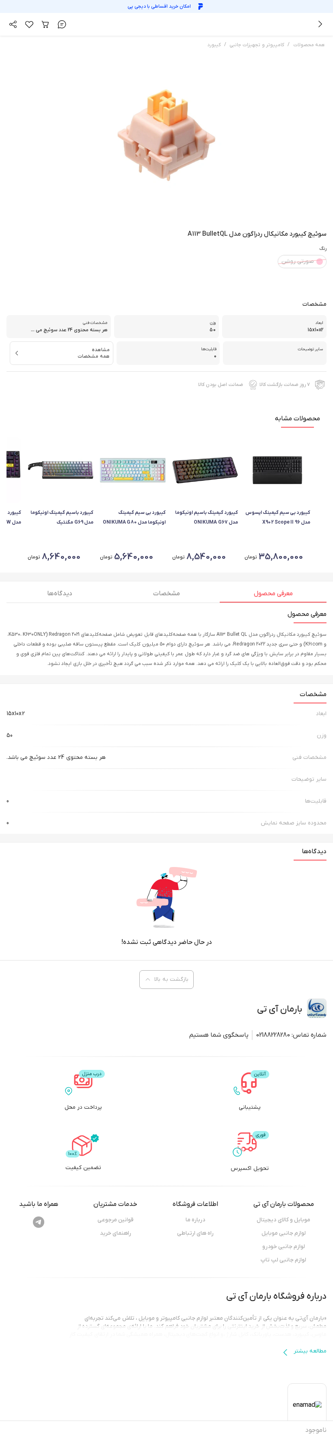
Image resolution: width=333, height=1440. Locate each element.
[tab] (273, 596)
